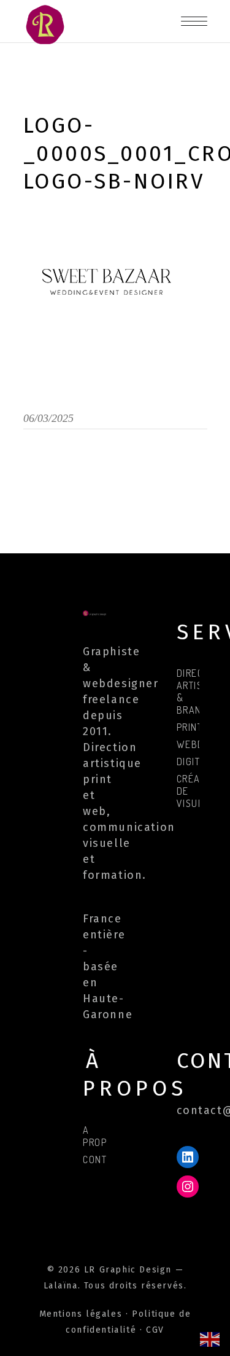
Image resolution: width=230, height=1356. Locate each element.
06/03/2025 (48, 418)
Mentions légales (81, 1314)
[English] (210, 1338)
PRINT (190, 727)
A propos (101, 1136)
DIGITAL (194, 761)
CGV (155, 1330)
